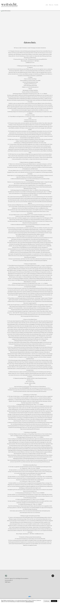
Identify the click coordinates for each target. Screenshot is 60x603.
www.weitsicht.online (45, 543)
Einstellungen (46, 601)
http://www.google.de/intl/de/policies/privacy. (30, 316)
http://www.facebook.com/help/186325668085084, (19, 388)
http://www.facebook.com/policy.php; (21, 386)
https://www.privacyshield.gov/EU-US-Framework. (39, 309)
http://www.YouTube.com (43, 396)
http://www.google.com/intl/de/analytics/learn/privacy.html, (26, 314)
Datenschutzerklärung (29, 601)
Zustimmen (54, 601)
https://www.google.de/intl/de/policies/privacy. (39, 425)
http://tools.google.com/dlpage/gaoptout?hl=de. (32, 296)
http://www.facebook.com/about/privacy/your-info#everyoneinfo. (30, 389)
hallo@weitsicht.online (30, 62)
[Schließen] (58, 601)
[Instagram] (53, 576)
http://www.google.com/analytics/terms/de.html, (37, 312)
